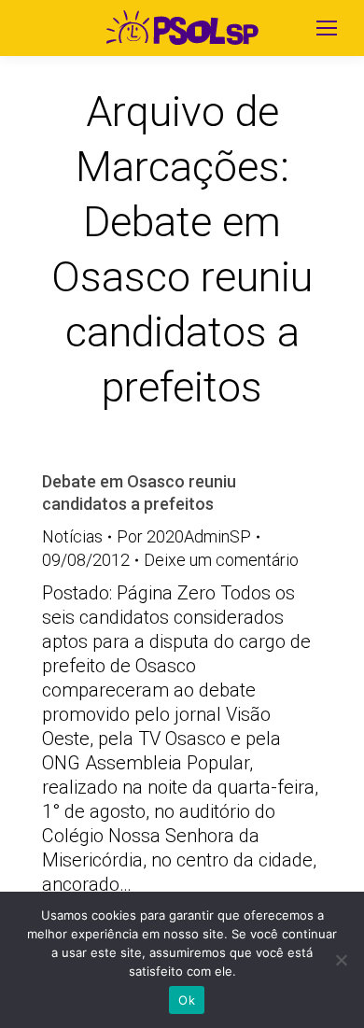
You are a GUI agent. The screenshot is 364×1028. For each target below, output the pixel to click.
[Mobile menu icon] (326, 28)
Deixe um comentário (221, 560)
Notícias (72, 536)
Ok (186, 1000)
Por (184, 536)
